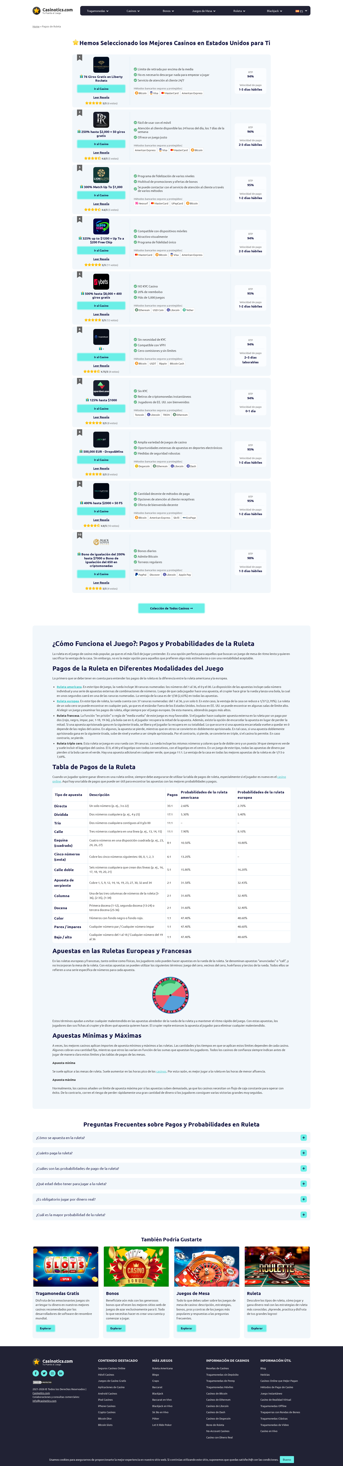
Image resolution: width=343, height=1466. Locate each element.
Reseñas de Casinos (217, 1368)
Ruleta (237, 11)
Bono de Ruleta (215, 1424)
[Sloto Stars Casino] (101, 226)
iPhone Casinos (107, 1406)
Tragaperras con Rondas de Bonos (280, 1412)
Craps (155, 1380)
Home (36, 26)
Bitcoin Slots (105, 1424)
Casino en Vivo (268, 1431)
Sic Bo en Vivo (160, 1412)
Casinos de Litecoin (217, 1406)
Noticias (265, 1374)
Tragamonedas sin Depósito (222, 1374)
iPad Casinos (105, 1399)
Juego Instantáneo (271, 1393)
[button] (301, 10)
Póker (155, 1418)
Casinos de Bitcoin (216, 1393)
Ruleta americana (69, 687)
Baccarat (157, 1387)
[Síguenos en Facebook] (36, 1373)
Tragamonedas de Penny (220, 1380)
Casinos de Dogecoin (218, 1418)
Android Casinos (107, 1393)
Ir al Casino (101, 88)
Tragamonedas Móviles (219, 1387)
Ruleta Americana (162, 1368)
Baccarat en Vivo (162, 1399)
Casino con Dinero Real (219, 1437)
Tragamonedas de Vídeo (274, 1424)
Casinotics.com (41, 1393)
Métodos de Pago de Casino (276, 1387)
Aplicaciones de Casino (111, 1387)
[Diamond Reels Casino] (101, 65)
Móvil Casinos (106, 1374)
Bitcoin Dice (105, 1418)
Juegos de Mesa (202, 11)
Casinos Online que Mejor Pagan (279, 1380)
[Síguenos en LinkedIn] (61, 1373)
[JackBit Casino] (101, 440)
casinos (161, 1071)
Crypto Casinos (107, 1412)
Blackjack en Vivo (162, 1406)
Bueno (287, 1459)
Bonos (167, 11)
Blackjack (273, 11)
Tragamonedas (96, 11)
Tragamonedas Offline (273, 1406)
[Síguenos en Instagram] (52, 1373)
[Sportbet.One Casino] (101, 388)
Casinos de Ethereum (218, 1399)
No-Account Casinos (217, 1431)
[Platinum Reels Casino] (101, 120)
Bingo (155, 1374)
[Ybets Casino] (101, 282)
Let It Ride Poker (162, 1424)
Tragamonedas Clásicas (274, 1418)
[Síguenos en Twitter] (44, 1373)
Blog (263, 1368)
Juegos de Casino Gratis (112, 1380)
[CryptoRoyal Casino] (101, 337)
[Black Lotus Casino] (101, 542)
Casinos (131, 11)
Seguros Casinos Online (111, 1368)
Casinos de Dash (215, 1412)
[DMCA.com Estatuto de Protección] (42, 1382)
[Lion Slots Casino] (101, 175)
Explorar (45, 1328)
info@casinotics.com (44, 1400)
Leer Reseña (101, 97)
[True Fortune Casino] (101, 491)
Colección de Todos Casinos (169, 608)
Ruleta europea (68, 701)
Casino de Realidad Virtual (275, 1399)
